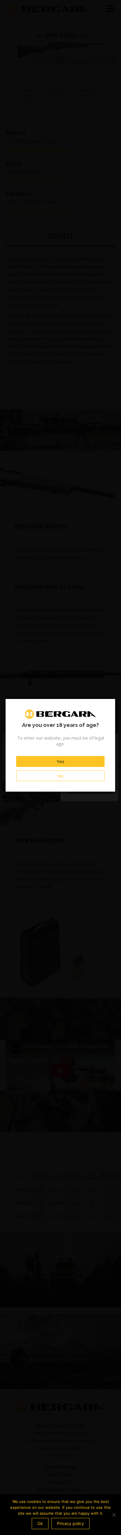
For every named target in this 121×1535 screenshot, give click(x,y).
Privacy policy (70, 1523)
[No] (114, 1515)
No (60, 776)
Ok (40, 1523)
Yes (60, 761)
